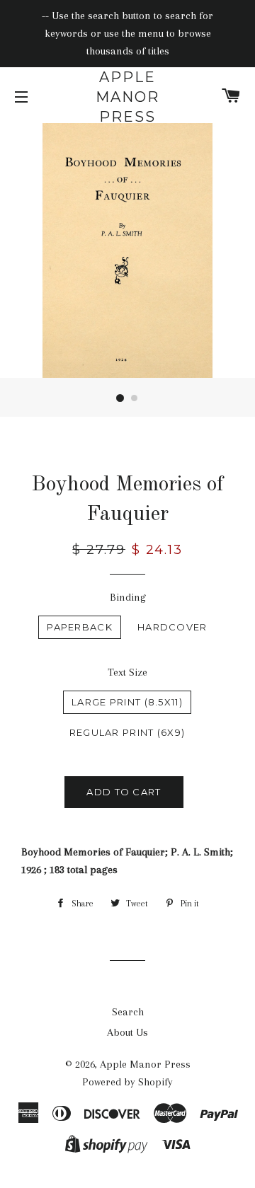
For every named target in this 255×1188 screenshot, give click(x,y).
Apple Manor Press (127, 97)
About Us (127, 1032)
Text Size (127, 672)
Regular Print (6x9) (127, 732)
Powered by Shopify (127, 1081)
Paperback (80, 627)
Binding (128, 597)
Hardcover (172, 627)
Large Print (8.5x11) (127, 702)
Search (128, 1011)
